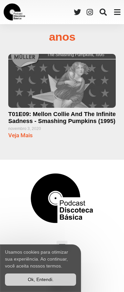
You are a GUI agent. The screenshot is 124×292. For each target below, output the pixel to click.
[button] (103, 12)
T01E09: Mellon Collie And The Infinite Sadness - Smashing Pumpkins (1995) (62, 118)
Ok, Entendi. (41, 279)
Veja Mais (20, 135)
